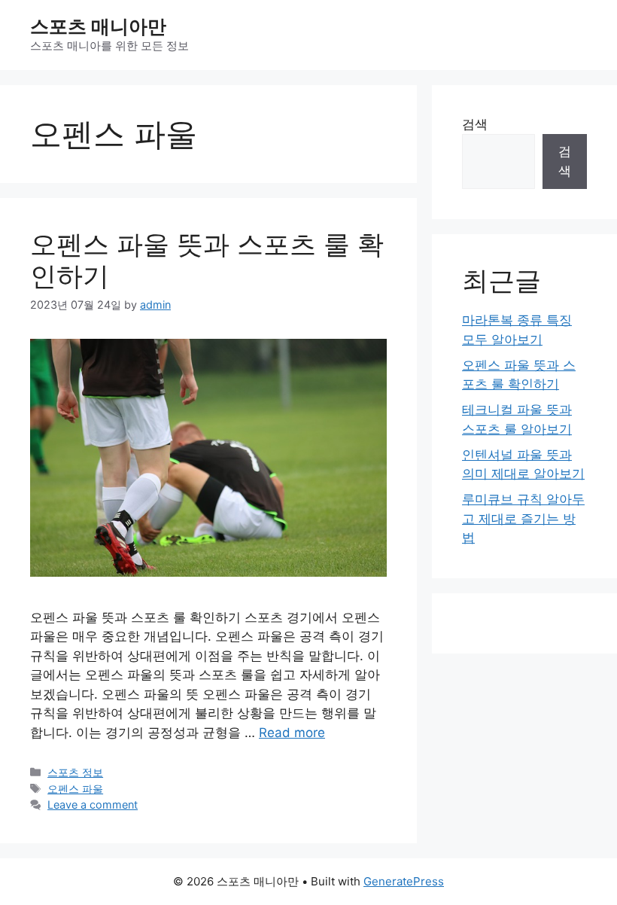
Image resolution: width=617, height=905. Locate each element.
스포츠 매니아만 (98, 26)
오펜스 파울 (75, 788)
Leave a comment (92, 804)
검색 (475, 124)
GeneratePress (403, 881)
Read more (292, 732)
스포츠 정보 (75, 772)
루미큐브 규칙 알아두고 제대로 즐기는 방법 (523, 518)
